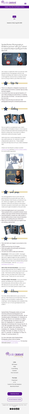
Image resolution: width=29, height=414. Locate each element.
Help (14, 366)
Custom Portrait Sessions (14, 384)
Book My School (14, 386)
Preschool (14, 380)
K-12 (14, 382)
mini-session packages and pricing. (12, 263)
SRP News (14, 364)
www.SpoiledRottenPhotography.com (10, 341)
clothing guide (5, 149)
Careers (14, 370)
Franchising (14, 368)
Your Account (14, 372)
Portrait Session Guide (15, 399)
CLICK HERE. (14, 342)
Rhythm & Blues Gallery (20, 149)
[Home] (8, 3)
